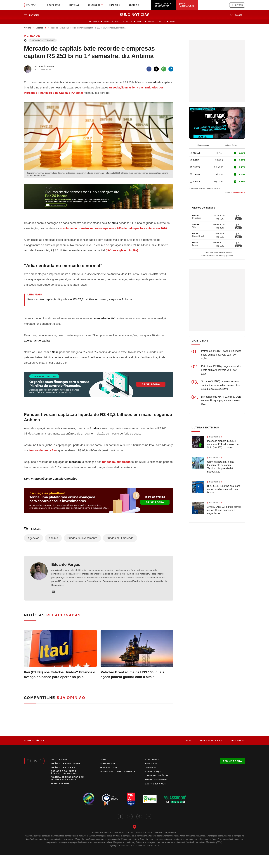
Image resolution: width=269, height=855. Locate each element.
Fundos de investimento (42, 40)
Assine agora (232, 761)
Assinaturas (107, 763)
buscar (239, 15)
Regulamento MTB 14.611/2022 (117, 772)
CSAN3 (196, 174)
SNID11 (129, 21)
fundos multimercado (116, 461)
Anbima (53, 538)
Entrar (239, 5)
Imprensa (150, 768)
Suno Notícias (34, 740)
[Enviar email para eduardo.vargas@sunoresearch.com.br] (53, 592)
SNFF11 (140, 21)
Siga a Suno (152, 763)
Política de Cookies (63, 768)
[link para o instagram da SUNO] (139, 816)
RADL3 (196, 181)
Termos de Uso (60, 783)
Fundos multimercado (119, 538)
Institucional (59, 759)
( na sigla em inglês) (122, 250)
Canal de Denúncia (156, 776)
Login (103, 759)
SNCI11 (162, 21)
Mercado (39, 28)
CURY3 (196, 167)
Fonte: (235, 193)
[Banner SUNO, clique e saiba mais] (98, 199)
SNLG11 (173, 21)
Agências (33, 538)
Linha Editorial (238, 740)
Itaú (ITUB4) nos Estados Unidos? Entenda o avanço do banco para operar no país (59, 674)
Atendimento (152, 759)
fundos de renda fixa (43, 450)
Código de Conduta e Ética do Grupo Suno (64, 772)
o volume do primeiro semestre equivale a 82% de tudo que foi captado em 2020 (113, 228)
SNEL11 (118, 21)
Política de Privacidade (211, 740)
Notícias (27, 28)
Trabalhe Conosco (156, 780)
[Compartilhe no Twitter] (156, 68)
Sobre (188, 740)
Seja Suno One (109, 768)
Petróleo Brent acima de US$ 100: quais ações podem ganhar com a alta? (132, 674)
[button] (33, 15)
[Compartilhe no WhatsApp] (163, 68)
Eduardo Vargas (65, 564)
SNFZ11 (95, 21)
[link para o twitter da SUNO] (130, 816)
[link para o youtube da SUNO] (148, 816)
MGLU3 (197, 153)
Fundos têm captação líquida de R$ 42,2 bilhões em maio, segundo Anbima (79, 299)
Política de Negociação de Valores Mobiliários (67, 778)
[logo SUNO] (30, 5)
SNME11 (151, 21)
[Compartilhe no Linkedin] (170, 68)
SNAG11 (107, 21)
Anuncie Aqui (153, 772)
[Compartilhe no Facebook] (148, 68)
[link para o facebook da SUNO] (120, 816)
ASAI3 (196, 160)
